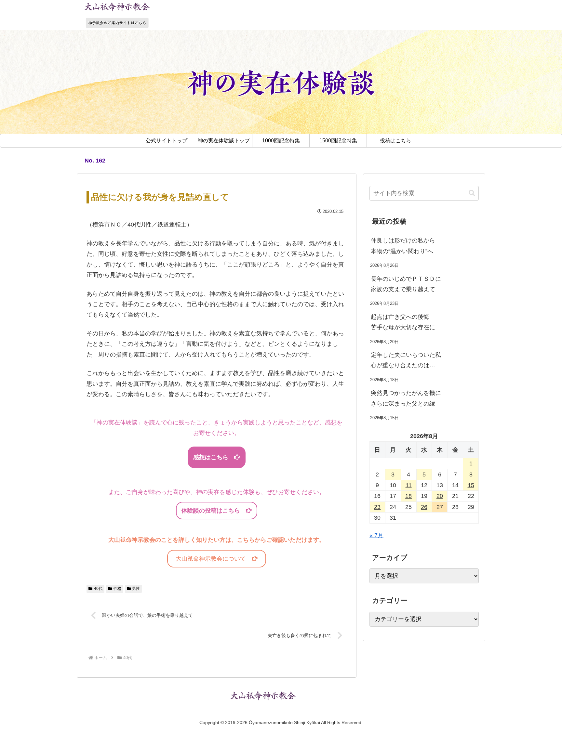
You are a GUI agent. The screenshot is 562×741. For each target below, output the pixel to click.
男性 (136, 588)
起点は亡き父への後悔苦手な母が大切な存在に (403, 322)
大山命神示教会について (214, 558)
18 (408, 496)
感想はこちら (213, 457)
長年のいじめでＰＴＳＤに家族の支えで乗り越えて (406, 284)
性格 (117, 588)
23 (377, 507)
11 (409, 485)
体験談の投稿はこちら (213, 510)
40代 (98, 588)
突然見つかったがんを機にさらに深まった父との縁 (406, 398)
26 (424, 507)
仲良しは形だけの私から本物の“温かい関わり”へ (403, 245)
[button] (472, 193)
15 (471, 485)
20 (439, 496)
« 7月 (376, 535)
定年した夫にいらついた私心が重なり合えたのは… (406, 360)
